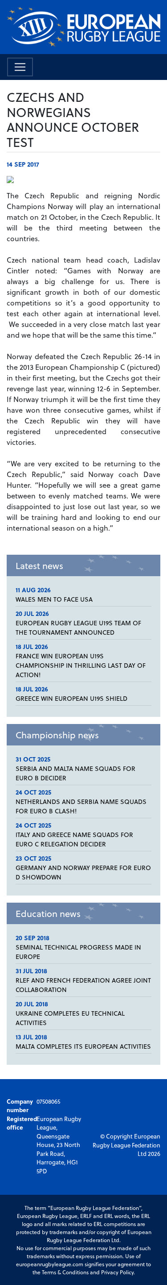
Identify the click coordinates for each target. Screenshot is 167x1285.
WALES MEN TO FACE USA (54, 599)
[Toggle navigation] (20, 67)
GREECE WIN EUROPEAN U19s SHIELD (71, 698)
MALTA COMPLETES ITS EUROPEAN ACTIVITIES (83, 1046)
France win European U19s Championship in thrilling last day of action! (81, 665)
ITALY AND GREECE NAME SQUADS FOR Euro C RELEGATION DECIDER (74, 839)
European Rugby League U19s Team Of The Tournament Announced (78, 627)
